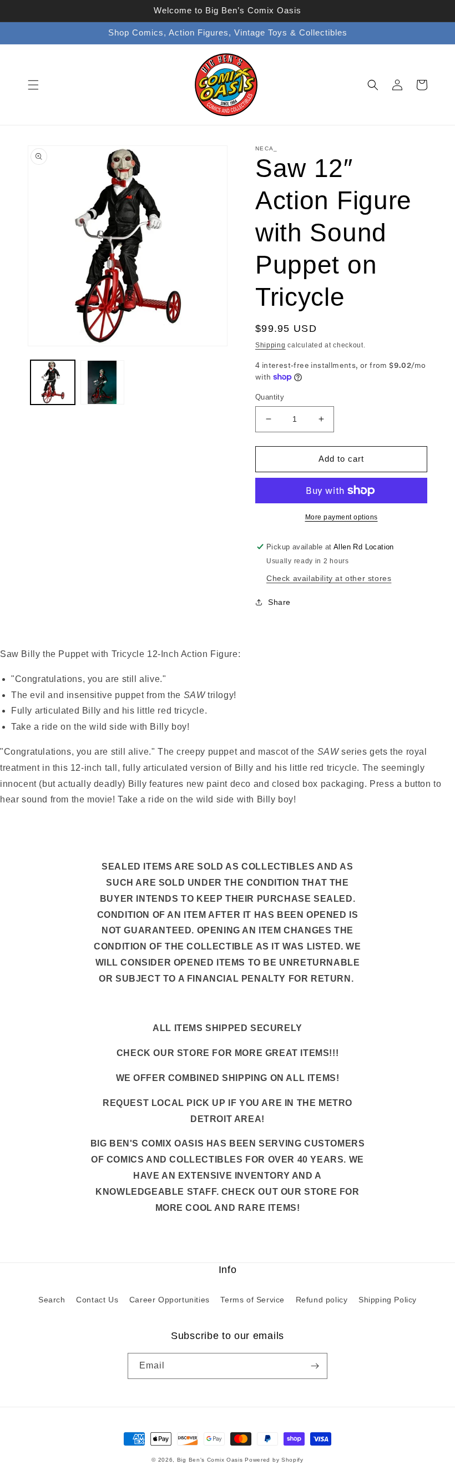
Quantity (269, 397)
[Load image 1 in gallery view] (53, 382)
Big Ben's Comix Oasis (210, 1460)
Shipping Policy (387, 1299)
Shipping (270, 345)
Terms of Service (252, 1299)
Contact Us (97, 1299)
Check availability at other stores (328, 578)
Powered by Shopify (274, 1460)
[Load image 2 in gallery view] (102, 382)
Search (51, 1299)
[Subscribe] (314, 1366)
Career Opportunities (169, 1299)
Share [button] (279, 602)
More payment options (341, 517)
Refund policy (322, 1299)
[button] (33, 85)
